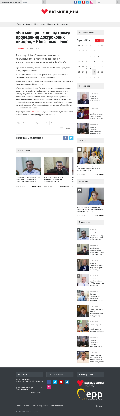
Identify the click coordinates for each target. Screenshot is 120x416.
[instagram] (91, 2)
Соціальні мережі (56, 374)
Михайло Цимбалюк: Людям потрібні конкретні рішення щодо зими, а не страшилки (96, 266)
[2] (83, 66)
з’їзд (36, 123)
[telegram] (87, 2)
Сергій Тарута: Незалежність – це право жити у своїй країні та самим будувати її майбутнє (28, 179)
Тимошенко (55, 123)
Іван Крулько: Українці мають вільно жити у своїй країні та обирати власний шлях (54, 179)
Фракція (29, 24)
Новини (50, 24)
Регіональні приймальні (40, 406)
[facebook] (75, 2)
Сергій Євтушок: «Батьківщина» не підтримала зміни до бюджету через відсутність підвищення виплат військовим (97, 358)
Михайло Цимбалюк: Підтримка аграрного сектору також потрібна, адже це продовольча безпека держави (96, 343)
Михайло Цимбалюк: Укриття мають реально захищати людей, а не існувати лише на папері (96, 115)
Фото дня (83, 140)
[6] (87, 66)
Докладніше (36, 186)
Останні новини (86, 85)
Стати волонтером (57, 406)
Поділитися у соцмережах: (29, 138)
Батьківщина (27, 123)
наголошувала (36, 112)
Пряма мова (84, 222)
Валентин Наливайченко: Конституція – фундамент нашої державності (96, 297)
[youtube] (83, 2)
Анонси (26, 406)
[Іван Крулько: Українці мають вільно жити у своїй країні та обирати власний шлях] (56, 166)
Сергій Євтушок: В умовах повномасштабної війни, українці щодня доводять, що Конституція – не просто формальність (96, 312)
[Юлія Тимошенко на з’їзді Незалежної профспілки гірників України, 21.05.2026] (90, 155)
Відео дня (83, 181)
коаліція (44, 123)
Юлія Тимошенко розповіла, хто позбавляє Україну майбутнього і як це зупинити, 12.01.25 (90, 209)
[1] (94, 61)
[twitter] (79, 2)
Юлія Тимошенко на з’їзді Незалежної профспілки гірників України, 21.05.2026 (88, 169)
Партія (19, 24)
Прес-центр (39, 24)
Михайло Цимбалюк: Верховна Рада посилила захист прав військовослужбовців (97, 130)
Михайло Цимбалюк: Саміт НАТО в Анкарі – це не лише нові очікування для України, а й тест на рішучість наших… (97, 282)
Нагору (98, 406)
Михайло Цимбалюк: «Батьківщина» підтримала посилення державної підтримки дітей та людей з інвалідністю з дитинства (96, 99)
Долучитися (62, 24)
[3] (79, 72)
